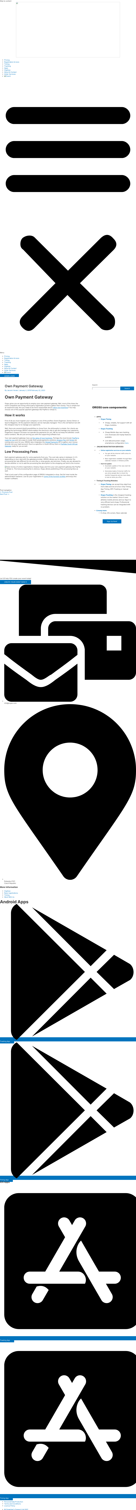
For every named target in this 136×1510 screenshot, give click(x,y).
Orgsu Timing (106, 419)
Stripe (71, 440)
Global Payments (51, 442)
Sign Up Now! (112, 521)
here (126, 443)
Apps (6, 68)
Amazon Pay (61, 440)
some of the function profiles (55, 476)
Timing (6, 64)
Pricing (7, 60)
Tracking (7, 66)
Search (95, 385)
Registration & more (11, 62)
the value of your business (42, 438)
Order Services (10, 74)
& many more (101, 510)
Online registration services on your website (116, 450)
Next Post (4, 494)
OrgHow (7, 70)
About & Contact (10, 72)
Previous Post (6, 492)
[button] (68, 216)
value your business (60, 408)
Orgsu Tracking (107, 429)
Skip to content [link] (5, 1)
